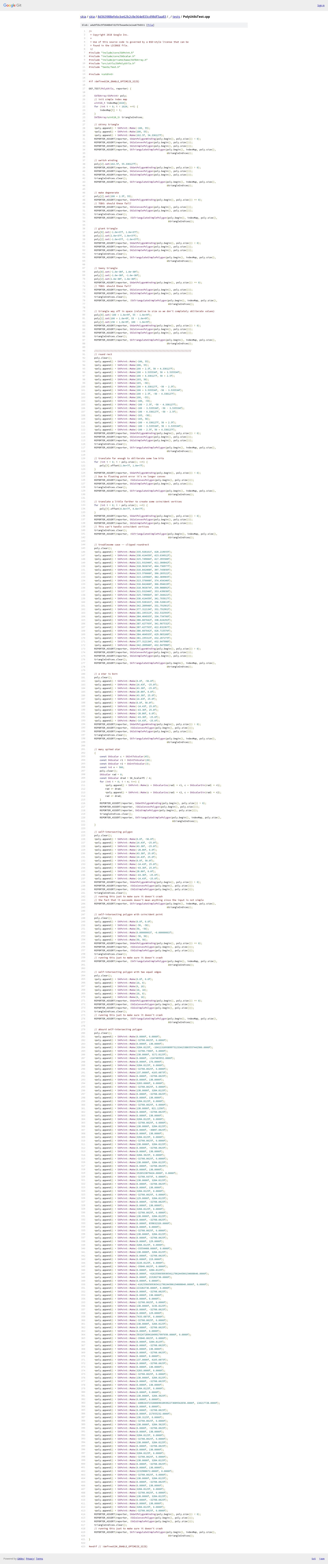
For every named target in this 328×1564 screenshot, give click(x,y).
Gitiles (20, 1558)
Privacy (30, 1558)
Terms (39, 1558)
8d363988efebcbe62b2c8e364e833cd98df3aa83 (132, 17)
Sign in (321, 5)
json (322, 1558)
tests (176, 17)
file (150, 25)
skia (83, 17)
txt (314, 1558)
